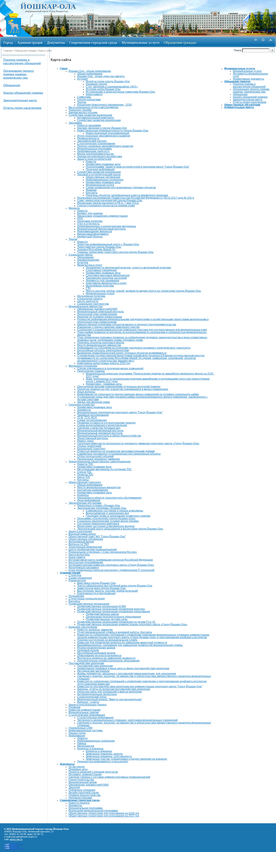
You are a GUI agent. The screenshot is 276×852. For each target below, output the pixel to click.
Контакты (91, 192)
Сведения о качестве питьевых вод (98, 428)
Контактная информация (92, 490)
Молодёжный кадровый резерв (96, 653)
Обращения (11, 85)
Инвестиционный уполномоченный (107, 133)
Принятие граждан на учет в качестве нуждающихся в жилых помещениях (122, 389)
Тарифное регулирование (93, 415)
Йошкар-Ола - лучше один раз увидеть (101, 76)
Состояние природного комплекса (98, 523)
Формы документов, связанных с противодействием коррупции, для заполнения (126, 673)
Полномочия (76, 596)
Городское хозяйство (81, 404)
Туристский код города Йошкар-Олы (99, 247)
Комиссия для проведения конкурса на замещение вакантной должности (122, 642)
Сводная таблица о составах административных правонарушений (109, 777)
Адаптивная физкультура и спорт (106, 283)
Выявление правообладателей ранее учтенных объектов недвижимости (121, 353)
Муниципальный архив (83, 782)
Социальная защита (89, 298)
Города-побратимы (89, 99)
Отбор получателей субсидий (95, 456)
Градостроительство (81, 779)
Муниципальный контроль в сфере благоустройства (109, 435)
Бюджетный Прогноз (90, 236)
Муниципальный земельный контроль (100, 311)
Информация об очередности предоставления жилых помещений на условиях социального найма (138, 394)
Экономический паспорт (92, 141)
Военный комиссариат (82, 534)
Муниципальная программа (85, 808)
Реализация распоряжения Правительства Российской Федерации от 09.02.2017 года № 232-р (135, 198)
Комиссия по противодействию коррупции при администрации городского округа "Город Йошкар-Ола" (139, 686)
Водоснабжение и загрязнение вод (107, 513)
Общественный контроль (92, 438)
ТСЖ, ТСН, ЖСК (87, 417)
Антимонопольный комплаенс (95, 117)
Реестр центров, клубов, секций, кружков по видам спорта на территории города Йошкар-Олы (143, 291)
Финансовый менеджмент (93, 234)
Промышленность (88, 138)
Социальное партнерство (93, 304)
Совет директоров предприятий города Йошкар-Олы (109, 200)
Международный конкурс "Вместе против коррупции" (109, 699)
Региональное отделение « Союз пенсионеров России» (103, 552)
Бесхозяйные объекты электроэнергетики (103, 350)
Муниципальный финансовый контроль (101, 229)
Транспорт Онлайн (80, 110)
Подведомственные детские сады (106, 619)
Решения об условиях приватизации (99, 316)
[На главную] (13, 35)
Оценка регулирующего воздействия (99, 156)
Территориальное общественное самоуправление (100, 461)
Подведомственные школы (102, 614)
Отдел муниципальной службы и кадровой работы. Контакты (114, 632)
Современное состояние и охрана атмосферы (114, 510)
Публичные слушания (82, 790)
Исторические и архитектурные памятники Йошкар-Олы (120, 92)
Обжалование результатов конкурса (99, 655)
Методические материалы (93, 671)
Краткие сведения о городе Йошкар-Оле (102, 128)
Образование (85, 257)
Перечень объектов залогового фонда (100, 342)
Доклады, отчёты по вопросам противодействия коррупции (113, 689)
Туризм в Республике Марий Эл (96, 249)
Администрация (29, 42)
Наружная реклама (80, 797)
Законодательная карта (20, 100)
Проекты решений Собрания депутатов (93, 772)
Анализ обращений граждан (23, 92)
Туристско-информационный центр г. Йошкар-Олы (108, 244)
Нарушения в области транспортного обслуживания (109, 497)
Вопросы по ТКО (79, 544)
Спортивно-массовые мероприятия (108, 275)
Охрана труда (77, 733)
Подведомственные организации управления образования (113, 611)
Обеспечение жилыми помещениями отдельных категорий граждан (118, 386)
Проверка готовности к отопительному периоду (106, 422)
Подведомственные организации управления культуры (111, 609)
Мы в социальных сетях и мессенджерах (93, 107)
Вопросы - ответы (88, 702)
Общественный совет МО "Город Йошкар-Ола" (97, 536)
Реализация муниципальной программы (93, 810)
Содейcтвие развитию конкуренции (99, 120)
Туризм (73, 239)
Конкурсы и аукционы (90, 748)
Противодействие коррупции (86, 663)
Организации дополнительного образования (113, 616)
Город (8, 42)
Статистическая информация (87, 715)
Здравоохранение (88, 260)
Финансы (74, 208)
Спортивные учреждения (101, 270)
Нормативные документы (248, 79)
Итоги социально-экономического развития (103, 135)
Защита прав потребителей (94, 159)
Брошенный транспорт (91, 448)
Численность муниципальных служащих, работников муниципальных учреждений (127, 720)
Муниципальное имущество (86, 306)
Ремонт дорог (85, 441)
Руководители (77, 580)
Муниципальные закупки (84, 712)
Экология (74, 787)
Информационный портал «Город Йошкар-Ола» (46, 11)
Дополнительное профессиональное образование (108, 660)
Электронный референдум (85, 547)
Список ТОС (84, 472)
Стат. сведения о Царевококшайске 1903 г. (112, 86)
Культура (82, 262)
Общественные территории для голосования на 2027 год (104, 816)
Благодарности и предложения (96, 593)
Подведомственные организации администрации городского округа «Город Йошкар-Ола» (132, 624)
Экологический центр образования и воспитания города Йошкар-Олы (120, 528)
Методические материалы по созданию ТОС (104, 469)
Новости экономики (89, 125)
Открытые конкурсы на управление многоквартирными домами (116, 451)
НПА (80, 218)
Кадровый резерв (88, 650)
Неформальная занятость (93, 151)
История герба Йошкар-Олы (103, 89)
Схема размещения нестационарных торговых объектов (121, 187)
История (82, 79)
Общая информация (89, 73)
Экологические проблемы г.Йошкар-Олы (101, 508)
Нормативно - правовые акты (104, 384)
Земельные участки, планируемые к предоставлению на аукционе (126, 759)
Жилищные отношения (83, 366)
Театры (81, 102)
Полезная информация (100, 169)
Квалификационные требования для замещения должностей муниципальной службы (130, 645)
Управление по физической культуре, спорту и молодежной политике (128, 267)
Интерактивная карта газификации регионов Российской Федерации (111, 560)
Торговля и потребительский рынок (99, 174)
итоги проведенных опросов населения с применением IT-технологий (111, 570)
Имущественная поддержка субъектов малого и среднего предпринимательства (126, 324)
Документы (56, 42)
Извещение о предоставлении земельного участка (108, 327)
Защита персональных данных (88, 704)
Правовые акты (78, 769)
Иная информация (88, 500)
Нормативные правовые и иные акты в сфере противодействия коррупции (123, 668)
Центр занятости (87, 301)
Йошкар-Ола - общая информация (90, 71)
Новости (91, 161)
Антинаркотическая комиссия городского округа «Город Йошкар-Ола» (111, 565)
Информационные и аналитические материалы (106, 226)
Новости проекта (79, 803)
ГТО (88, 288)
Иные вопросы (86, 391)
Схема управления (80, 578)
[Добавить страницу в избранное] (255, 42)
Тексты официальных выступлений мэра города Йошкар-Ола (114, 585)
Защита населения (80, 531)
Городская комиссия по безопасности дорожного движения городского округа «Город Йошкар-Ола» (138, 443)
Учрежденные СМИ (81, 728)
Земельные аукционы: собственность (109, 756)
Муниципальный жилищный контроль (100, 430)
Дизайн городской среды (84, 792)
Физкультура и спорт (89, 265)
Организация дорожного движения (98, 459)
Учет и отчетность (88, 223)
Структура (75, 575)
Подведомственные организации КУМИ (101, 606)
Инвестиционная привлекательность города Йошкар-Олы (112, 130)
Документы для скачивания (102, 280)
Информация (77, 735)
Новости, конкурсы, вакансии (95, 629)
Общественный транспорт (85, 482)
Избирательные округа (70, 53)
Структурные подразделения (87, 598)
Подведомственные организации (89, 603)
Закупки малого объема (83, 112)
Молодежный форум (81, 541)
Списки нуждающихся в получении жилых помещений (110, 368)
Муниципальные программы (94, 148)
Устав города (77, 766)
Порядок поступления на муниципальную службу (107, 640)
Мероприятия (85, 746)
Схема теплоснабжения (92, 420)
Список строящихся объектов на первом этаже (106, 205)
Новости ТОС (85, 464)
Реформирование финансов (94, 231)
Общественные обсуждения (25, 53)
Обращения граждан (180, 42)
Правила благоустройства (84, 795)
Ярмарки (91, 190)
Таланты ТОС (85, 474)
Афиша (81, 743)
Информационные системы (86, 730)
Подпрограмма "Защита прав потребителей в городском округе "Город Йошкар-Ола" (137, 166)
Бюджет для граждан (90, 213)
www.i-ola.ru (16, 839)
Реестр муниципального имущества (99, 345)
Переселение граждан (91, 371)
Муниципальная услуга (100, 185)
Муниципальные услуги (140, 42)
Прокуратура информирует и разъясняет (102, 761)
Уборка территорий (89, 446)
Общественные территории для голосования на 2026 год (104, 813)
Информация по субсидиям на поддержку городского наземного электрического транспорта (133, 347)
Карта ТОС (83, 477)
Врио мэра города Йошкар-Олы (96, 583)
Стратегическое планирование (96, 143)
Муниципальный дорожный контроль (100, 433)
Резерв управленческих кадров (96, 647)
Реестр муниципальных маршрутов (99, 487)
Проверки (74, 707)
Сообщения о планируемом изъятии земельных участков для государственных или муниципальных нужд (142, 329)
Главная (7, 50)
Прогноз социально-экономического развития (105, 146)
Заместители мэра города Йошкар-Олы (101, 588)
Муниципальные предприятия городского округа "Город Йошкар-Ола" (120, 412)
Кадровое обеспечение (83, 627)
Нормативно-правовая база (94, 466)
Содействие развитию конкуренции (90, 115)
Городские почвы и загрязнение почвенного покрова (118, 516)
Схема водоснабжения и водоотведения (102, 425)
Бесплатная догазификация (86, 562)
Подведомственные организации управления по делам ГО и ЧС (116, 622)
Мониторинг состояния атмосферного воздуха (106, 526)
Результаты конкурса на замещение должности (106, 658)
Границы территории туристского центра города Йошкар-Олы (115, 252)
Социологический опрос (92, 697)
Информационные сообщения (104, 179)
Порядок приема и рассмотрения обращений (22, 61)
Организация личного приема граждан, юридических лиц (18, 74)
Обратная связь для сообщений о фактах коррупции (109, 691)
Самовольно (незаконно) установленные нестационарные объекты (119, 454)
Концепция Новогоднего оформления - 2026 (104, 104)
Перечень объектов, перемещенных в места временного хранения (127, 195)
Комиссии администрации (84, 709)
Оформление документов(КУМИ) (97, 309)
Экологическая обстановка (85, 503)
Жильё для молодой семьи (93, 402)
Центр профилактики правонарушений (93, 549)
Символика (84, 97)
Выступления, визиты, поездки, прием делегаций (107, 591)
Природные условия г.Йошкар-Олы (98, 505)
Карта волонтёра (79, 554)
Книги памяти (94, 94)
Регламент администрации (85, 774)
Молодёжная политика (100, 285)
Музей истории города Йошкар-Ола (108, 81)
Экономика (75, 123)
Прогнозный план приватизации (97, 314)
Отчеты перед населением (22, 107)
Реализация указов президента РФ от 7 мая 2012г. (108, 203)
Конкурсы (83, 495)
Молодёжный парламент (84, 567)
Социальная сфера (81, 254)
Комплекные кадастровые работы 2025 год (103, 363)
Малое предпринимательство (95, 154)
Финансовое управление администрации (102, 216)
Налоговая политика (89, 221)
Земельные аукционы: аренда (104, 753)
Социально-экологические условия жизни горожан (108, 521)
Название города (96, 84)
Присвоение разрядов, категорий (106, 278)
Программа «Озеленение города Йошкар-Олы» (106, 518)
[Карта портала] (270, 42)
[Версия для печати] (263, 42)
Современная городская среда (93, 42)
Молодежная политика (91, 296)
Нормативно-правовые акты (103, 164)
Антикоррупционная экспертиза (97, 694)
